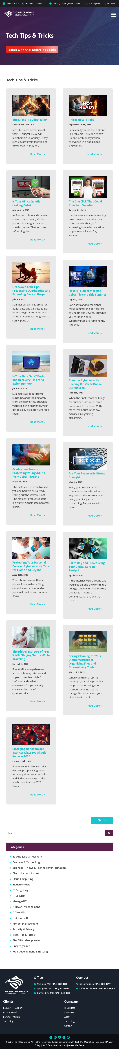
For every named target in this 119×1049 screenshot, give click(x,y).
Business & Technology (26, 862)
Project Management (25, 923)
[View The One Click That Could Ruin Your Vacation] (88, 187)
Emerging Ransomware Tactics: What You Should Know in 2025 (29, 752)
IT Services (69, 1007)
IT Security (19, 895)
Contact (68, 1025)
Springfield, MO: (53, 988)
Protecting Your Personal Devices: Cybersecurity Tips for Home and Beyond (30, 566)
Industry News (21, 884)
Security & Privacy (23, 929)
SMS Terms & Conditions (54, 1045)
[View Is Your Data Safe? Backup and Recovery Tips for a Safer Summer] (31, 361)
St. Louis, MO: (52, 983)
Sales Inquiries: (94, 983)
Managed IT (20, 901)
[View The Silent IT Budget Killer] (31, 105)
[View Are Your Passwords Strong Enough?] (88, 459)
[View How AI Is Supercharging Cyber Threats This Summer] (88, 276)
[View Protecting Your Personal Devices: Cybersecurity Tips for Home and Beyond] (31, 548)
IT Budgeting (20, 890)
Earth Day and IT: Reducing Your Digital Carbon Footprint (87, 566)
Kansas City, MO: (54, 992)
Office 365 (19, 912)
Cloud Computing (23, 879)
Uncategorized (21, 946)
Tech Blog (8, 1021)
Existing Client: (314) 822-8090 (66, 3)
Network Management (26, 907)
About (67, 1016)
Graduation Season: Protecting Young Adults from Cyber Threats (28, 473)
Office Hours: (97, 988)
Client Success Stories (26, 873)
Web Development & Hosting (30, 951)
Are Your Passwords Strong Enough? (87, 475)
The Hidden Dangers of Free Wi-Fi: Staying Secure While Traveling (31, 655)
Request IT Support (34, 3)
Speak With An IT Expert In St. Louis (32, 49)
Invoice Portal (13, 3)
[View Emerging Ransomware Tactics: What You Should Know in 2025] (31, 734)
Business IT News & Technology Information (39, 867)
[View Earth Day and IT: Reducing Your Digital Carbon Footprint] (88, 548)
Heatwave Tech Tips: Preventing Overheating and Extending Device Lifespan (31, 290)
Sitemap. (100, 1042)
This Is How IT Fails (81, 119)
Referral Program (11, 1016)
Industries (69, 1012)
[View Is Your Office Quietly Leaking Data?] (31, 187)
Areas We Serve (76, 1045)
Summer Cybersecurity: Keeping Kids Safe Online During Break (85, 384)
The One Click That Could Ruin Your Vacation (85, 203)
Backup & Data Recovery (27, 856)
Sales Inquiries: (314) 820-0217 (101, 3)
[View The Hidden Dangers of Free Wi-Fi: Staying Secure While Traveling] (31, 637)
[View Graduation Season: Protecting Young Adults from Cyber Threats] (31, 454)
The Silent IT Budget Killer (29, 119)
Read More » (37, 154)
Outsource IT (21, 918)
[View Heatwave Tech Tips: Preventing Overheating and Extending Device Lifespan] (31, 272)
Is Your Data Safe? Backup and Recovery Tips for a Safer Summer (29, 380)
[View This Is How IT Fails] (88, 105)
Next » (102, 820)
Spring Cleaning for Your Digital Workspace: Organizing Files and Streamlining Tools (85, 661)
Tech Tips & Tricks (24, 935)
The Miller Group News (26, 940)
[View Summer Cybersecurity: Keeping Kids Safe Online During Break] (88, 366)
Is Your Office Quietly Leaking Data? (26, 203)
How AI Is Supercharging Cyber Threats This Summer (87, 292)
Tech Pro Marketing (84, 1042)
